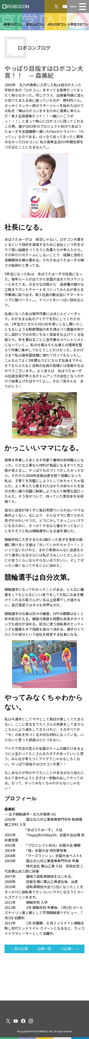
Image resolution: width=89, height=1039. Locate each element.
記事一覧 (44, 949)
